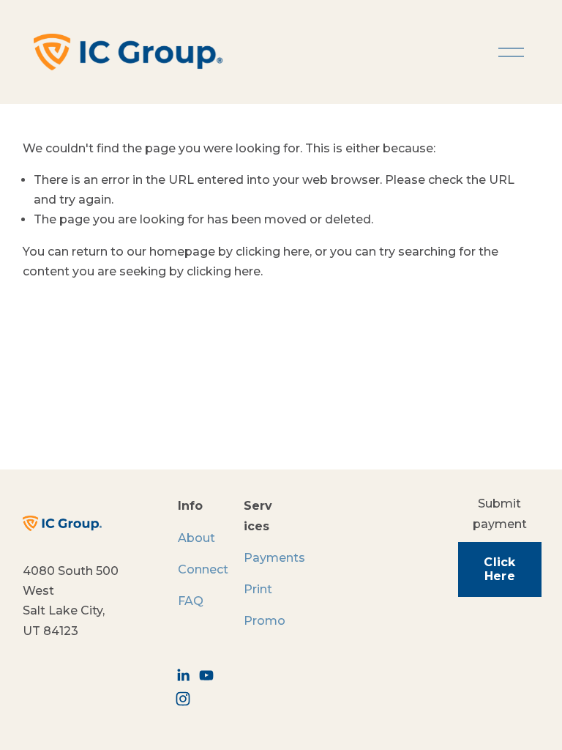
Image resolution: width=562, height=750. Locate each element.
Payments (274, 558)
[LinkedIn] (183, 675)
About (196, 538)
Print (258, 589)
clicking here (273, 252)
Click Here (500, 569)
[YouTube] (206, 675)
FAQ (190, 601)
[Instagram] (183, 698)
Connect (203, 569)
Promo (264, 621)
